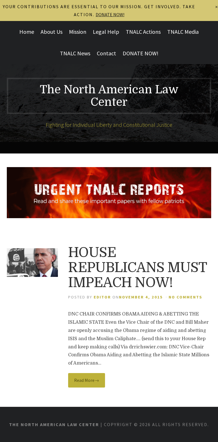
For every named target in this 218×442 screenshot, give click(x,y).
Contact (106, 53)
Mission (77, 31)
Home (26, 31)
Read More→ (86, 380)
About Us (51, 31)
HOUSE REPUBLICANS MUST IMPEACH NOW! (137, 268)
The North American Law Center (109, 96)
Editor (102, 297)
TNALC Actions (143, 31)
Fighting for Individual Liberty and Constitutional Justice (109, 124)
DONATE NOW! (140, 53)
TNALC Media (183, 31)
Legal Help (106, 31)
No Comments (185, 297)
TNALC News (75, 53)
